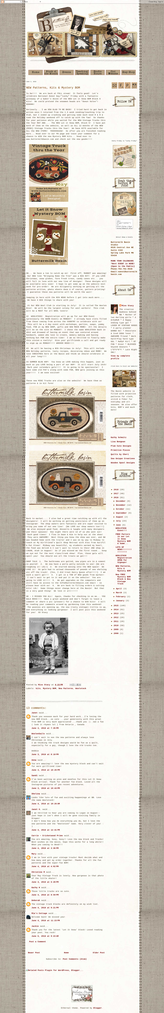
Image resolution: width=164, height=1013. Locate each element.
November (121, 505)
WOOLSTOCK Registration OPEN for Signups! (124, 559)
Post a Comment (37, 942)
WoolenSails (38, 734)
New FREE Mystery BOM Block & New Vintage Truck (123, 579)
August (120, 517)
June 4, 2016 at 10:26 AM (46, 804)
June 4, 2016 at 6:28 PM (45, 882)
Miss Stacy (128, 306)
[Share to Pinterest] (80, 685)
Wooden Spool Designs (123, 463)
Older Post (99, 953)
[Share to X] (75, 685)
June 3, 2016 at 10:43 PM (46, 788)
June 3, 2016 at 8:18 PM (45, 754)
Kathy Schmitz (118, 437)
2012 (117, 617)
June (119, 525)
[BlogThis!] (73, 685)
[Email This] (71, 685)
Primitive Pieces (120, 450)
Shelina (36, 794)
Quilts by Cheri (120, 454)
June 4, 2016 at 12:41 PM (46, 830)
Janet (35, 713)
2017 (117, 494)
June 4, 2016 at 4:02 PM (45, 866)
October (121, 509)
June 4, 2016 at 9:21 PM (45, 908)
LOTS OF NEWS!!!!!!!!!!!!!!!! (124, 549)
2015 (117, 606)
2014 (117, 610)
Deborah (36, 900)
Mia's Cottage (39, 913)
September (122, 513)
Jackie (35, 926)
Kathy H (36, 888)
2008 (117, 633)
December (121, 501)
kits (38, 688)
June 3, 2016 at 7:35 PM (45, 728)
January (121, 601)
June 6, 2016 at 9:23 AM (45, 936)
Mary (34, 854)
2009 (117, 629)
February (121, 597)
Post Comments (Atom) (75, 959)
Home (66, 953)
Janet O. (36, 809)
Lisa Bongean (118, 442)
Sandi (35, 776)
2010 (117, 626)
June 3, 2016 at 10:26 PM (46, 770)
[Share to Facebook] (77, 685)
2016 (117, 498)
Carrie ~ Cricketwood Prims (47, 836)
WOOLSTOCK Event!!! (121, 529)
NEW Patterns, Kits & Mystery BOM (123, 568)
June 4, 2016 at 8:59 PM (45, 895)
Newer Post (34, 953)
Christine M (38, 872)
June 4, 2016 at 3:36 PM (45, 848)
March (119, 593)
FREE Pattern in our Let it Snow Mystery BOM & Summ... (123, 539)
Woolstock (80, 688)
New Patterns (66, 688)
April (119, 589)
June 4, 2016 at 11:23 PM (46, 921)
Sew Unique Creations (123, 459)
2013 (117, 614)
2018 (117, 490)
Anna (34, 760)
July (119, 521)
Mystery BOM (49, 688)
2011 (117, 621)
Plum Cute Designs (121, 446)
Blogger (97, 1008)
